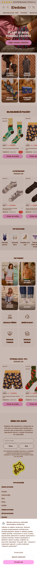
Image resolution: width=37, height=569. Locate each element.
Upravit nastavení (18, 557)
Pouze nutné (18, 552)
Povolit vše (18, 562)
